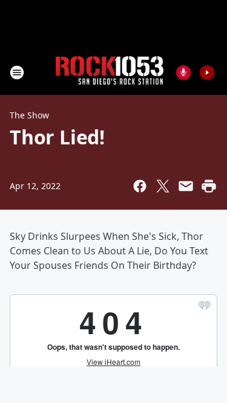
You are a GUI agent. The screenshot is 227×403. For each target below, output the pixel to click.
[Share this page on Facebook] (139, 186)
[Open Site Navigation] (17, 72)
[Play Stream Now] (207, 72)
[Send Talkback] (183, 72)
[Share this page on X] (162, 186)
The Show (29, 115)
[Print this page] (208, 186)
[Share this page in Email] (185, 186)
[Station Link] (109, 72)
